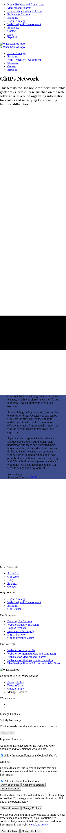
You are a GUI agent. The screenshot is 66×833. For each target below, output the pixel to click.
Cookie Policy (15, 688)
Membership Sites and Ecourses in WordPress (33, 663)
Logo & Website (16, 627)
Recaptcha (6, 538)
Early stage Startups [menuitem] (18, 14)
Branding (12, 605)
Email (4, 531)
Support (11, 583)
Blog (10, 580)
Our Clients (14, 608)
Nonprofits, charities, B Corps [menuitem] (24, 11)
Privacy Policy (15, 682)
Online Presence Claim (20, 637)
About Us (13, 573)
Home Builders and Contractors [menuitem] (25, 4)
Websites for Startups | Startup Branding (30, 660)
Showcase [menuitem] (13, 27)
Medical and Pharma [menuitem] (19, 7)
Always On (7, 733)
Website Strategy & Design (23, 624)
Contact (11, 586)
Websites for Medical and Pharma (26, 656)
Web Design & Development (24, 602)
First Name (7, 524)
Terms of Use (15, 685)
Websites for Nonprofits (21, 650)
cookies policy (39, 824)
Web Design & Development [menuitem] (24, 24)
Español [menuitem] (12, 37)
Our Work (13, 576)
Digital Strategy (16, 599)
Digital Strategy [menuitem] (16, 21)
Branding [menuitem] (12, 17)
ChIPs (33, 477)
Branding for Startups (19, 621)
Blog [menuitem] (10, 34)
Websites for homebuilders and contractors (31, 653)
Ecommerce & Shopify (20, 631)
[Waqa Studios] (12, 43)
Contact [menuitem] (11, 30)
